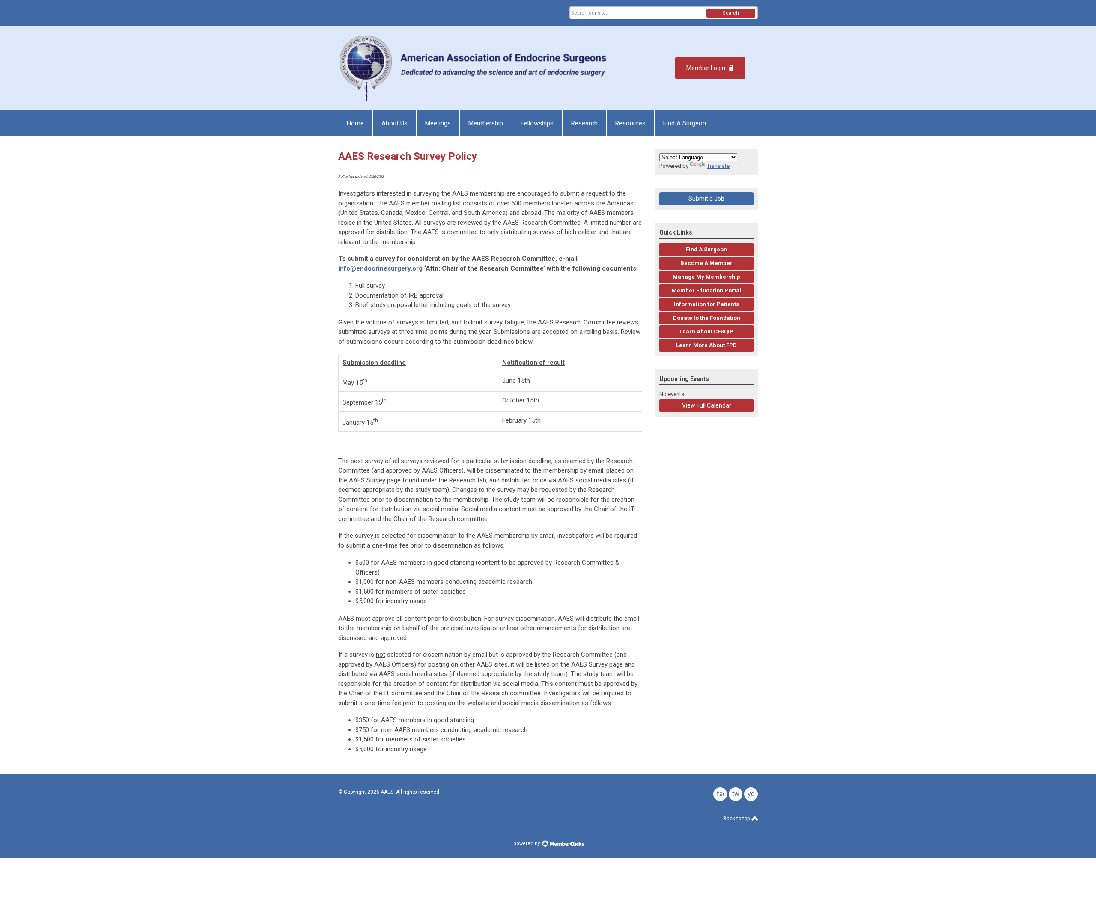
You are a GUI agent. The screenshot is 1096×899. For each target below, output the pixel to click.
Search (731, 13)
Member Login (705, 68)
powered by (527, 843)
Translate (718, 166)
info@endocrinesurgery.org (380, 268)
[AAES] (474, 68)
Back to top (737, 819)
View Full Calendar (706, 405)
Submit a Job (706, 198)
